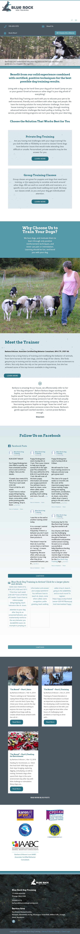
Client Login (66, 931)
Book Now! (13, 33)
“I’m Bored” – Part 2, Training (56, 689)
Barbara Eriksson (18, 693)
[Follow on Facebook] (13, 921)
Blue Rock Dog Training (19, 452)
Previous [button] (2, 50)
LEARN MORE (40, 158)
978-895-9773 (14, 26)
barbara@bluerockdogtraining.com (25, 903)
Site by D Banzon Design (51, 931)
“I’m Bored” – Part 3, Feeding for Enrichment (22, 755)
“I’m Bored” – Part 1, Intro (20, 689)
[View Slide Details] (40, 51)
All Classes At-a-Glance (65, 33)
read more (16, 722)
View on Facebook (13, 509)
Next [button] (77, 50)
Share (21, 509)
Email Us (50, 26)
